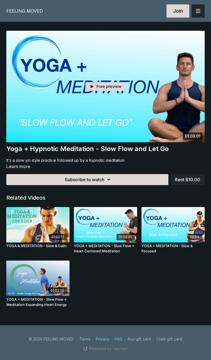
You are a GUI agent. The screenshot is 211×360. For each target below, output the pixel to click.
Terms (84, 339)
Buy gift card (139, 339)
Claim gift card (169, 339)
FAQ (118, 339)
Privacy (102, 339)
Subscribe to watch (84, 179)
